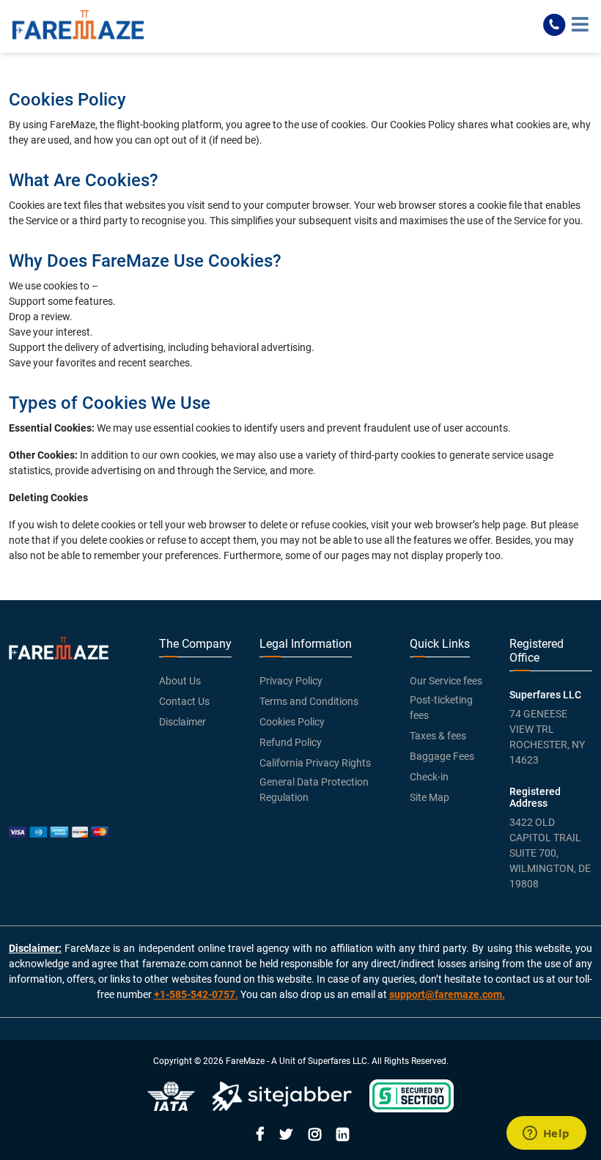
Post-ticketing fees (441, 707)
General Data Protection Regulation (314, 789)
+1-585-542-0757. (196, 994)
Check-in (429, 777)
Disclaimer (182, 722)
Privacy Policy (290, 681)
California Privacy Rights (315, 763)
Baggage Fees (442, 756)
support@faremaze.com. (447, 994)
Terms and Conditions (308, 701)
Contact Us (184, 701)
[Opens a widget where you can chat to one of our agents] (546, 1134)
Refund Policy (290, 742)
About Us (180, 681)
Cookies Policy (292, 722)
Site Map (429, 797)
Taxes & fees (438, 736)
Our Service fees (446, 681)
